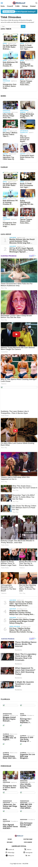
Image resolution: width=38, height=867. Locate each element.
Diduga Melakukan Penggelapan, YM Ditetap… (27, 116)
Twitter (29, 849)
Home (10, 839)
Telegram (11, 855)
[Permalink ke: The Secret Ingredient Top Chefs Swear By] (10, 148)
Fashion (5, 153)
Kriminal (23, 112)
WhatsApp (11, 852)
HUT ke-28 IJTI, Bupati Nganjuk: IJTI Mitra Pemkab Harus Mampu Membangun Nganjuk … (21, 250)
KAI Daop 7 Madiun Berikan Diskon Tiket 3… (10, 134)
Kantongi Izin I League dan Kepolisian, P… (25, 720)
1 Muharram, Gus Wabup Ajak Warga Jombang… (10, 806)
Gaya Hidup (12, 237)
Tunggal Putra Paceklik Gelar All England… (9, 737)
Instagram (29, 852)
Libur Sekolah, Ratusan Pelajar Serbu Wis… (8, 116)
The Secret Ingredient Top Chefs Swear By (8, 157)
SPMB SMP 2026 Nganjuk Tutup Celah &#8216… (26, 806)
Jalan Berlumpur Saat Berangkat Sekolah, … (26, 825)
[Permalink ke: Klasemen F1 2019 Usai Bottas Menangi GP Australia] (27, 729)
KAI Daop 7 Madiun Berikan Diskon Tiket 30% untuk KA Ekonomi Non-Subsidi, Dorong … (21, 630)
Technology (7, 112)
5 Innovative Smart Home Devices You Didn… (27, 157)
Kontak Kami (28, 839)
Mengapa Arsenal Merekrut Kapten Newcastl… (9, 719)
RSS (29, 855)
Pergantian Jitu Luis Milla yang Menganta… (27, 756)
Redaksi (9, 842)
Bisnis (22, 110)
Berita (5, 43)
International (7, 713)
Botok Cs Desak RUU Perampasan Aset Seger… (26, 47)
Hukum (26, 110)
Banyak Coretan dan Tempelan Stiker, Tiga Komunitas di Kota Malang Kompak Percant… (20, 603)
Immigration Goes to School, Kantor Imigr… (9, 86)
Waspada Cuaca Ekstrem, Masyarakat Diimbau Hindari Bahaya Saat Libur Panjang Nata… (22, 612)
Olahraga (6, 715)
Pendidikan (6, 81)
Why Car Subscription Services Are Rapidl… (24, 138)
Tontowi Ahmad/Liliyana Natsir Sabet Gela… (10, 756)
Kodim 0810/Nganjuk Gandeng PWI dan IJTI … (26, 65)
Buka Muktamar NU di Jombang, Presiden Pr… (10, 64)
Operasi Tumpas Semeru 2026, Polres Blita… (26, 83)
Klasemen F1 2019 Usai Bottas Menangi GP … (26, 739)
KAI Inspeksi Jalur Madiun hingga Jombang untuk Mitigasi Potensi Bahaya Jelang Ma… (22, 621)
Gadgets (22, 153)
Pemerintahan (7, 801)
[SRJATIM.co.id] (19, 3)
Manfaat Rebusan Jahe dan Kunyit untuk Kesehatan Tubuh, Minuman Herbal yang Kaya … (22, 241)
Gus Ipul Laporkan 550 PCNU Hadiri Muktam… (10, 47)
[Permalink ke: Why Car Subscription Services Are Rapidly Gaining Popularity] (27, 125)
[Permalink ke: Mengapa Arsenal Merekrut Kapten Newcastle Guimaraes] (10, 708)
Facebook (11, 849)
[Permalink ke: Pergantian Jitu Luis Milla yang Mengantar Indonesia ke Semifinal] (27, 747)
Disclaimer (28, 842)
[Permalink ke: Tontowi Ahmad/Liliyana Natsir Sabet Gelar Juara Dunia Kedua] (10, 747)
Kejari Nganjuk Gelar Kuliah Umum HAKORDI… (10, 826)
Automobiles (24, 130)
